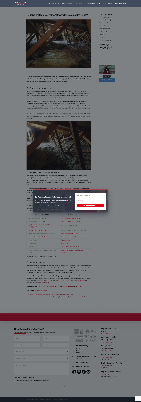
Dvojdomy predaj (121, 3)
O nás (104, 3)
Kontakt (110, 3)
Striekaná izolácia (54, 3)
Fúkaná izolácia (67, 3)
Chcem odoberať (90, 205)
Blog (99, 3)
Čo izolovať (79, 3)
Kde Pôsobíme (91, 3)
